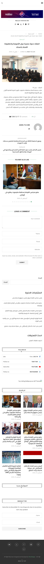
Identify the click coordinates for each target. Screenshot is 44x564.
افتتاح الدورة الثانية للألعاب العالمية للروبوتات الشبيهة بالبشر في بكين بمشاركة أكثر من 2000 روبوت (11, 470)
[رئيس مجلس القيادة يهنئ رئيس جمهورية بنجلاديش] (32, 401)
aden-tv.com (31, 51)
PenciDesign (32, 557)
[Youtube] (18, 25)
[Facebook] (23, 25)
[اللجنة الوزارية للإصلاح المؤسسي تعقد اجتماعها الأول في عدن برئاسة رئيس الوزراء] (11, 428)
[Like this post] (20, 116)
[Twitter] (21, 25)
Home (40, 34)
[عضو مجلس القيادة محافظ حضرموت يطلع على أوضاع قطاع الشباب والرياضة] (22, 176)
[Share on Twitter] (16, 116)
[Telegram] (26, 25)
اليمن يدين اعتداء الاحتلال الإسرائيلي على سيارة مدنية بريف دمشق (23, 326)
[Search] (2, 3)
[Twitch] (28, 25)
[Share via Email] (10, 116)
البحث (40, 278)
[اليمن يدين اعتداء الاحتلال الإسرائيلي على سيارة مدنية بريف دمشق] (32, 457)
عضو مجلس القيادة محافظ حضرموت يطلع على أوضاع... (22, 193)
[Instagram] (15, 25)
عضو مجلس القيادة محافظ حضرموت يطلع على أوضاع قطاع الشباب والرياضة (11, 413)
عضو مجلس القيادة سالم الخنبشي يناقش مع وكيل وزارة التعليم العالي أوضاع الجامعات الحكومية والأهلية (23, 312)
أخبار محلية (31, 34)
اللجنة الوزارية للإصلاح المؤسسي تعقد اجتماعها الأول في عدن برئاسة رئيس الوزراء (11, 440)
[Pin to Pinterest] (14, 116)
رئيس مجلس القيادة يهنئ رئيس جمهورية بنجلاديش (27, 298)
